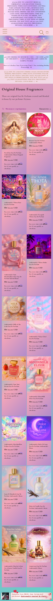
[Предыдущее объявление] (4, 13)
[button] (5, 41)
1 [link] (19, 595)
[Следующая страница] (33, 595)
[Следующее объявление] (48, 13)
